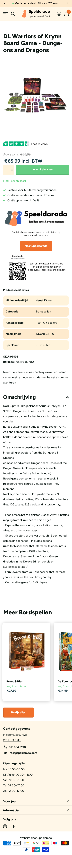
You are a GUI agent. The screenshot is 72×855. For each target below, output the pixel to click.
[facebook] (14, 826)
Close (36, 801)
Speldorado (44, 838)
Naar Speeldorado (36, 246)
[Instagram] (5, 826)
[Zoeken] (13, 13)
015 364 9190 (17, 747)
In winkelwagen (42, 169)
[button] (4, 3)
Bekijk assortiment (5, 14)
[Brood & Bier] (26, 652)
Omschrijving (19, 397)
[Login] (59, 14)
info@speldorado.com (23, 753)
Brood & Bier (14, 681)
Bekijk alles (18, 712)
